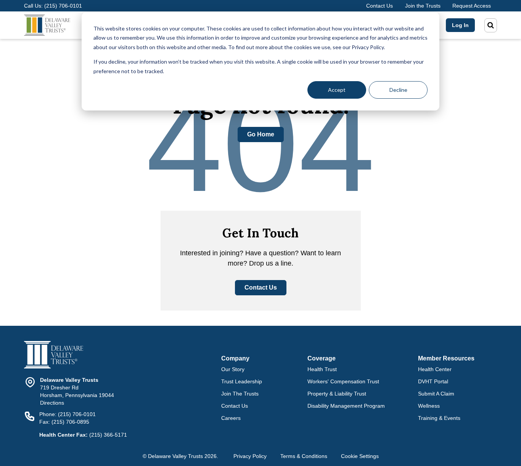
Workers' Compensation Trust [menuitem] (343, 381)
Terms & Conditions (303, 456)
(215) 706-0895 (70, 422)
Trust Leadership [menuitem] (241, 381)
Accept (337, 89)
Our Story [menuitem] (232, 369)
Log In (460, 25)
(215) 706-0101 (63, 6)
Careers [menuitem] (231, 418)
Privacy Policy (250, 456)
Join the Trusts (423, 6)
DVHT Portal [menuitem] (433, 381)
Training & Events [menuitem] (439, 418)
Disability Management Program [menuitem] (346, 405)
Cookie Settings (360, 456)
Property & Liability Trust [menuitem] (336, 393)
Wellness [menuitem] (429, 405)
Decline (398, 89)
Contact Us (379, 6)
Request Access (471, 6)
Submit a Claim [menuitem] (436, 393)
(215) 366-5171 (108, 435)
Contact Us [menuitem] (234, 405)
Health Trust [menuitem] (322, 369)
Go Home (260, 134)
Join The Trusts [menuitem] (240, 393)
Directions (52, 403)
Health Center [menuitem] (435, 369)
